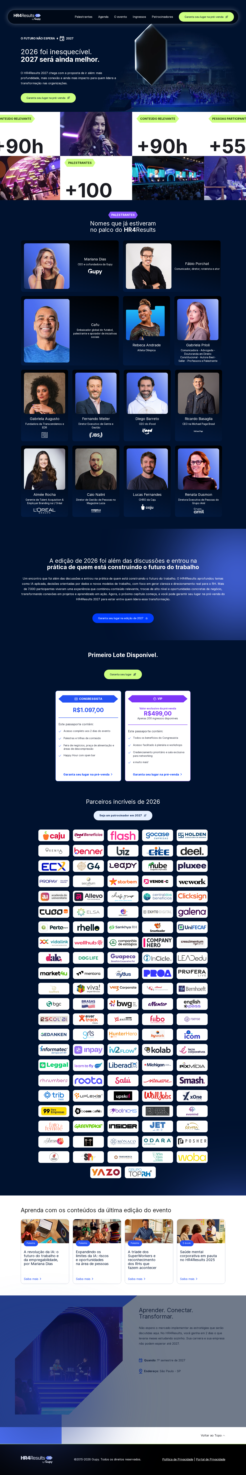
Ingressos (139, 17)
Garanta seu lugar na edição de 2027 (120, 618)
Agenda (103, 17)
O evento (120, 17)
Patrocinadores (162, 17)
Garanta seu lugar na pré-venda (204, 17)
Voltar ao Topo (211, 1435)
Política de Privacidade (177, 1459)
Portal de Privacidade (210, 1459)
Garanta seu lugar (120, 674)
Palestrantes (83, 17)
